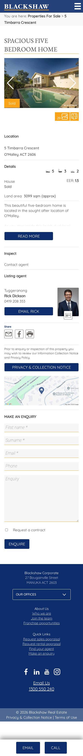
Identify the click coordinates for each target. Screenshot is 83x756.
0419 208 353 (14, 301)
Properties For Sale (44, 16)
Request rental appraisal (42, 644)
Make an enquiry (41, 653)
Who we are (41, 613)
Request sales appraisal (41, 639)
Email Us (41, 683)
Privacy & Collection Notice (41, 367)
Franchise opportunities (41, 623)
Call (55, 747)
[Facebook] (19, 334)
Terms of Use (66, 717)
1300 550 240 (41, 689)
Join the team (41, 618)
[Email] (8, 334)
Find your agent (41, 649)
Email (28, 747)
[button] (73, 83)
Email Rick (28, 311)
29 (58, 118)
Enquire (17, 544)
